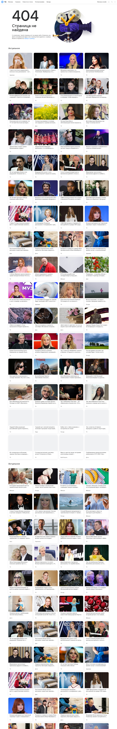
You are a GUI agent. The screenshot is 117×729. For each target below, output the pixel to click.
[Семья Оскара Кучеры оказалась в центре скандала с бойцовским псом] (20, 608)
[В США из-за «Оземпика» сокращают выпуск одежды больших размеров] (71, 582)
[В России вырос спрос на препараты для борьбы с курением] (97, 608)
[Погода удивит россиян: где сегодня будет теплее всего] (97, 345)
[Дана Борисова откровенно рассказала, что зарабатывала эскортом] (71, 659)
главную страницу (29, 38)
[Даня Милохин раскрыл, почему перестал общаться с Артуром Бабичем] (97, 192)
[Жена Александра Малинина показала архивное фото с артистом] (20, 659)
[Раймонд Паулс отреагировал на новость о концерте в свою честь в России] (46, 473)
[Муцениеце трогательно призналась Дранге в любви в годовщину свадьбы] (97, 167)
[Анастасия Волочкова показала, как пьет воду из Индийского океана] (71, 141)
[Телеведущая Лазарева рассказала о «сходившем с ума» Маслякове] (46, 218)
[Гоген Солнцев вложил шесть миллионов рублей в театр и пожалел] (71, 167)
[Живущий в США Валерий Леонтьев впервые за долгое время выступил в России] (97, 371)
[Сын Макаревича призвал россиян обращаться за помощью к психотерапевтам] (97, 90)
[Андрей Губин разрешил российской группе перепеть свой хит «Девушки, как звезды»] (20, 422)
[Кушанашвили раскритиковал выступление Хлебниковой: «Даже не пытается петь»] (97, 65)
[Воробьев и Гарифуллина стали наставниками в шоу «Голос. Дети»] (46, 549)
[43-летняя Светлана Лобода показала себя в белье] (20, 192)
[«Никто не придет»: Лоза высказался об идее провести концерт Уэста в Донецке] (20, 320)
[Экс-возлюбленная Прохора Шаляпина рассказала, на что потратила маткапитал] (97, 659)
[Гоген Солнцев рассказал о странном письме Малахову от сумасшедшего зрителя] (46, 90)
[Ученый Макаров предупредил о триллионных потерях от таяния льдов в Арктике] (71, 608)
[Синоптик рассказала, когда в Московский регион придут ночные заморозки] (71, 684)
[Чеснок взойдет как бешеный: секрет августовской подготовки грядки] (46, 582)
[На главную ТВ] (5, 2)
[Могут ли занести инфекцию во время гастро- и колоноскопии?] (97, 243)
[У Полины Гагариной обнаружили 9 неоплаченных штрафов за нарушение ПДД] (20, 524)
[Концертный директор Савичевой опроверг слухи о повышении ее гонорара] (97, 218)
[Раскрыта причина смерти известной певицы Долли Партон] (71, 710)
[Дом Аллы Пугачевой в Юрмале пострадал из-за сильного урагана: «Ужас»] (71, 294)
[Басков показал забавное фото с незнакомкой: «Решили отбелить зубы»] (97, 498)
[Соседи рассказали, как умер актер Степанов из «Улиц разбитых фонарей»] (46, 447)
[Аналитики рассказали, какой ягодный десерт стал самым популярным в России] (97, 710)
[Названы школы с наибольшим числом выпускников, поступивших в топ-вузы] (20, 710)
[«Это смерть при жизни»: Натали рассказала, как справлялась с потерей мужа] (46, 608)
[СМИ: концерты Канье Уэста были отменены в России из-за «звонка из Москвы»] (71, 192)
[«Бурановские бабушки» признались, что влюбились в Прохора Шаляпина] (46, 141)
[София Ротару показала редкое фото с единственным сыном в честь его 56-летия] (20, 218)
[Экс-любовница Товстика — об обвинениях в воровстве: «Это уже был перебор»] (71, 396)
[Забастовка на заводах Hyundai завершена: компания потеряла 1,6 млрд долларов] (20, 549)
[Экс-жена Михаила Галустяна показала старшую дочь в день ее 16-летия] (97, 396)
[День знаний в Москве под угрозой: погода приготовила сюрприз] (71, 524)
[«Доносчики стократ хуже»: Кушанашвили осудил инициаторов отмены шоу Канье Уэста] (20, 141)
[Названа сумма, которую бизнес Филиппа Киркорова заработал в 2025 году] (46, 396)
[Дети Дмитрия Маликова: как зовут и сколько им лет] (97, 116)
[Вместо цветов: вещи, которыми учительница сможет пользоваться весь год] (71, 447)
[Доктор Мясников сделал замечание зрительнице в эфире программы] (97, 633)
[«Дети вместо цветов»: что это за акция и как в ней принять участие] (71, 320)
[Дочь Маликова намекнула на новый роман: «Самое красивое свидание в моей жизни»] (71, 371)
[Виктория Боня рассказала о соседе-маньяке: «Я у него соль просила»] (20, 371)
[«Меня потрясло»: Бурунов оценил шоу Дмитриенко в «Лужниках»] (97, 549)
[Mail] (2, 2)
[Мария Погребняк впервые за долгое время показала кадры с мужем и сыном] (20, 684)
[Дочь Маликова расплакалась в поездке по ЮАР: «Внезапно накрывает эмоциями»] (20, 396)
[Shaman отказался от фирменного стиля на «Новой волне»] (97, 141)
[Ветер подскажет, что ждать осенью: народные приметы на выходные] (97, 294)
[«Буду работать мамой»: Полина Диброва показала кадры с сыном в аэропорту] (71, 633)
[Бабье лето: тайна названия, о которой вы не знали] (71, 422)
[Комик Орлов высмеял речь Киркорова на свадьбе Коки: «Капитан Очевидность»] (20, 345)
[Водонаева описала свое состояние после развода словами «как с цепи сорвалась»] (71, 498)
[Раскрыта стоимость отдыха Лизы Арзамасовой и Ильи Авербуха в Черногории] (71, 243)
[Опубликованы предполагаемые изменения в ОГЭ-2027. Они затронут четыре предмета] (97, 447)
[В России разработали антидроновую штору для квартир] (71, 269)
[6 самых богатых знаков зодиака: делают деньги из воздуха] (46, 633)
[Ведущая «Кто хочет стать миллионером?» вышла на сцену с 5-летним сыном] (46, 167)
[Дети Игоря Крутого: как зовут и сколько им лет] (20, 498)
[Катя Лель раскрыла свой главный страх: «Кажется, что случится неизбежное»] (97, 473)
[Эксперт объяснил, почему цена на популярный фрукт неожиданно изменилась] (97, 582)
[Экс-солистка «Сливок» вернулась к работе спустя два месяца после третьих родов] (97, 422)
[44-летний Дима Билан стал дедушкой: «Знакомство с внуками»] (20, 167)
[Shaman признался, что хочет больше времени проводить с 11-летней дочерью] (46, 659)
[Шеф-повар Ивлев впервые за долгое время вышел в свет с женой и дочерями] (46, 524)
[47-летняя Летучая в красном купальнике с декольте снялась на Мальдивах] (46, 498)
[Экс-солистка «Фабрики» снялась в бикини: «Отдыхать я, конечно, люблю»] (71, 345)
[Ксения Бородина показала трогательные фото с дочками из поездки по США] (97, 524)
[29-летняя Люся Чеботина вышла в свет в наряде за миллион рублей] (20, 294)
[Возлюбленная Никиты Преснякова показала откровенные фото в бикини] (46, 371)
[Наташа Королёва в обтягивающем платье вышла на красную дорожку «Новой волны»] (71, 116)
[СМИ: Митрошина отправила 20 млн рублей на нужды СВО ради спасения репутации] (71, 218)
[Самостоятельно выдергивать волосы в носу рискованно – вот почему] (20, 65)
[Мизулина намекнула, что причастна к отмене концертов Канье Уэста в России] (71, 65)
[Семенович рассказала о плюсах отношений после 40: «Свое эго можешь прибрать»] (46, 710)
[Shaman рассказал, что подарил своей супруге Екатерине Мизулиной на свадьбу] (97, 684)
